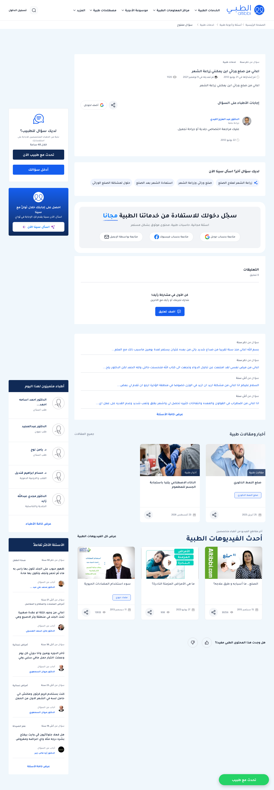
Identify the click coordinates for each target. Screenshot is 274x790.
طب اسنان (40, 410)
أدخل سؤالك (38, 169)
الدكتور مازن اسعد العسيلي (40, 631)
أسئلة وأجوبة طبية (231, 25)
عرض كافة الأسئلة (170, 414)
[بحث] (34, 10)
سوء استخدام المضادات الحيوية (107, 584)
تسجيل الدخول (18, 10)
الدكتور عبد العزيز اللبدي (224, 119)
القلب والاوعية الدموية (33, 478)
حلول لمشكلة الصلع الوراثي (111, 183)
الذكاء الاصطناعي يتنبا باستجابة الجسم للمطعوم (173, 484)
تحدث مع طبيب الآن (38, 154)
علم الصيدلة (19, 726)
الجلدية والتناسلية (36, 506)
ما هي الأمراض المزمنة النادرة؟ (173, 584)
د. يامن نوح (39, 449)
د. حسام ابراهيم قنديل (31, 472)
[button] (207, 10)
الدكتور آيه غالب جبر (45, 753)
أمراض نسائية (20, 644)
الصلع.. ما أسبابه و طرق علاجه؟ (235, 584)
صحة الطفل (19, 560)
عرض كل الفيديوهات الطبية (96, 536)
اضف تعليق (167, 311)
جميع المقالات (84, 434)
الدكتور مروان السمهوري (42, 671)
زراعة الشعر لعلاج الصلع (235, 183)
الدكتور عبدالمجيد (34, 426)
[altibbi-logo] (245, 10)
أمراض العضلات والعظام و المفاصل (44, 604)
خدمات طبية (207, 25)
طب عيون (41, 431)
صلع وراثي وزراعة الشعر (195, 183)
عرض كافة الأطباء (38, 523)
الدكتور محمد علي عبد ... (42, 587)
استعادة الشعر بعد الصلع (154, 183)
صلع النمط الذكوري (247, 482)
